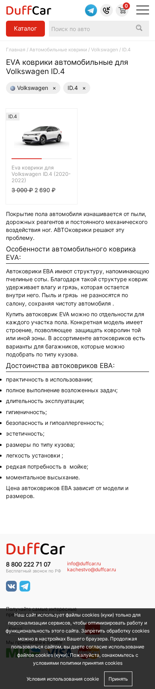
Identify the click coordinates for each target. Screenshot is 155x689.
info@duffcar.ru (84, 563)
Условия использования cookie (63, 679)
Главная (15, 50)
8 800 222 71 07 (28, 564)
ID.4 (77, 87)
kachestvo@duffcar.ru (91, 569)
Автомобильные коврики (58, 50)
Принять (118, 679)
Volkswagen (104, 50)
